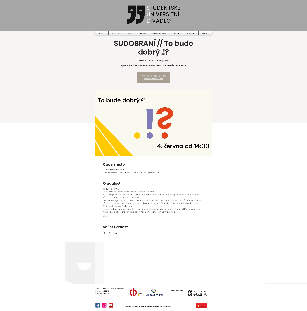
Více (105, 216)
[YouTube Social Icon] (111, 305)
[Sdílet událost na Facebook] (104, 233)
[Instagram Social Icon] (104, 305)
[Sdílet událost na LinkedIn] (116, 233)
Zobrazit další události (153, 79)
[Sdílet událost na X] (110, 233)
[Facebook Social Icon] (97, 305)
